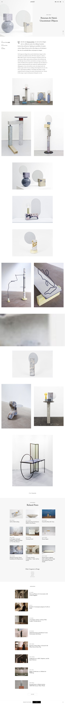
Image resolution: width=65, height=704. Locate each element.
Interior (13, 537)
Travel (30, 605)
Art (29, 592)
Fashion (32, 571)
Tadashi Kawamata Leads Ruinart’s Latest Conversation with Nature (38, 633)
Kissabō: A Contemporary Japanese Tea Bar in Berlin (39, 607)
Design (47, 14)
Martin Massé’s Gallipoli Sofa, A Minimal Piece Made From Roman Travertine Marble (48, 559)
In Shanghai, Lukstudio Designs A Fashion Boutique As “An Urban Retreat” (16, 540)
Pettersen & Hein (4, 42)
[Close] (63, 702)
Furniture (29, 520)
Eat (31, 605)
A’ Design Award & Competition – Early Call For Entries (32, 559)
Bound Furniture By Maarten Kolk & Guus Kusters (32, 522)
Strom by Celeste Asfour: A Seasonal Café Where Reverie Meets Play (38, 646)
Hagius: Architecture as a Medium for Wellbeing (37, 672)
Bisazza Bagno (45, 539)
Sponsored (32, 631)
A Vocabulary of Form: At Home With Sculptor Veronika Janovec (38, 620)
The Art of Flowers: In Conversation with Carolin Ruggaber (38, 594)
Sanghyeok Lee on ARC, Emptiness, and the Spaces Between (39, 659)
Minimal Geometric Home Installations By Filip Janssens (16, 558)
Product (50, 14)
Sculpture (32, 592)
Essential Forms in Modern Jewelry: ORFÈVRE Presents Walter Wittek (37, 685)
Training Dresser (29, 539)
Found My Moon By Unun (48, 521)
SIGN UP (37, 702)
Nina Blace (3, 48)
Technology (32, 576)
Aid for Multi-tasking (14, 521)
